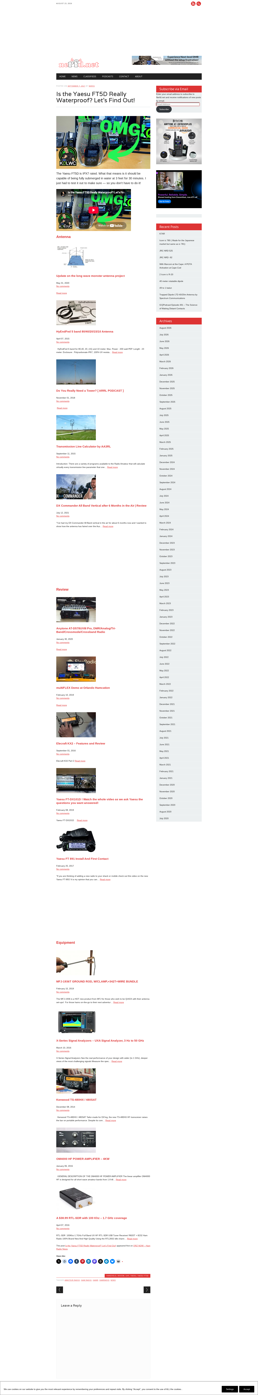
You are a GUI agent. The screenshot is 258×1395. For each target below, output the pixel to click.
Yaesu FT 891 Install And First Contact (82, 858)
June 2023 (164, 583)
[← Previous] (59, 1289)
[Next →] (147, 1289)
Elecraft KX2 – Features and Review (80, 743)
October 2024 (165, 476)
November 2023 (167, 549)
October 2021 (165, 717)
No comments (62, 286)
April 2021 (164, 758)
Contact (124, 76)
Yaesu (133, 1276)
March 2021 (165, 764)
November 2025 (167, 388)
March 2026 (165, 361)
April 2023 (164, 596)
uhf (127, 1276)
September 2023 (167, 563)
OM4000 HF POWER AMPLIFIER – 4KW (82, 1158)
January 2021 (165, 778)
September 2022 (167, 643)
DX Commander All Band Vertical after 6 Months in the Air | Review (101, 505)
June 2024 (164, 502)
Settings (230, 1389)
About (138, 76)
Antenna (63, 237)
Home (62, 76)
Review (62, 589)
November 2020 (167, 791)
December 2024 (167, 462)
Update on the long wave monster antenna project (90, 275)
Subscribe (164, 109)
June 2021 (164, 744)
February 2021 (166, 771)
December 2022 (167, 623)
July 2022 (164, 657)
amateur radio (72, 1280)
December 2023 (167, 543)
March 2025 (165, 442)
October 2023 (165, 556)
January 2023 (165, 617)
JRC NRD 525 (166, 250)
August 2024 (165, 489)
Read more (61, 293)
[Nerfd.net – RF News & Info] (78, 67)
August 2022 (165, 650)
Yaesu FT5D (143, 1276)
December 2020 (167, 785)
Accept (247, 1389)
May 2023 (164, 590)
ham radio (86, 1280)
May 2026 (164, 348)
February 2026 (166, 368)
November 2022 (167, 630)
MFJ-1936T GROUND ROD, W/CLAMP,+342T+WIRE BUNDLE (97, 981)
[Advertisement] (129, 33)
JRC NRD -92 (165, 257)
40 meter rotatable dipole (171, 281)
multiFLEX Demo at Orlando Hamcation (83, 687)
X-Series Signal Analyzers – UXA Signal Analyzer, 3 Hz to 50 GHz (100, 1040)
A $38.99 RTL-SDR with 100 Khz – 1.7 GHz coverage (91, 1218)
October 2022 (165, 637)
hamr (95, 1280)
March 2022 (165, 684)
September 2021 (167, 724)
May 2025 (164, 428)
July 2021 (164, 738)
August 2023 (165, 570)
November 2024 (167, 469)
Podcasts (107, 76)
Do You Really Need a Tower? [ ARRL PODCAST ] (90, 390)
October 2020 (165, 798)
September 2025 (167, 402)
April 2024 (164, 516)
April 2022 (164, 677)
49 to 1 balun (165, 288)
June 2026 (164, 341)
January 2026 (165, 375)
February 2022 (166, 691)
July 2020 (164, 818)
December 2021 (167, 704)
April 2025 (164, 435)
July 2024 (164, 496)
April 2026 (164, 355)
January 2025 (165, 455)
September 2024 (167, 482)
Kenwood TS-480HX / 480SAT (76, 1099)
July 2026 (164, 334)
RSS (193, 3)
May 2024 (164, 509)
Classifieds (89, 76)
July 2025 (164, 415)
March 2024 (165, 523)
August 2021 (165, 731)
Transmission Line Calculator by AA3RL (83, 446)
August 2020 (165, 811)
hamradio (104, 1280)
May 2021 (164, 751)
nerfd (92, 86)
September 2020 (167, 805)
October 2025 (165, 395)
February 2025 (166, 449)
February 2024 (166, 529)
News (74, 76)
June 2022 (164, 664)
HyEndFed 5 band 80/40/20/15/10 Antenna (84, 331)
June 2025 (164, 422)
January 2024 (165, 536)
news (113, 1280)
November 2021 (167, 711)
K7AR (162, 233)
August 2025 (165, 408)
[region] (129, 1388)
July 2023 (164, 576)
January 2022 (165, 697)
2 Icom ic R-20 (166, 274)
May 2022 (164, 670)
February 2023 (166, 610)
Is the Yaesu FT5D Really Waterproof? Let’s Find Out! (90, 1245)
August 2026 (165, 328)
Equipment (65, 943)
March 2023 (165, 603)
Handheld (111, 1276)
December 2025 (167, 381)
